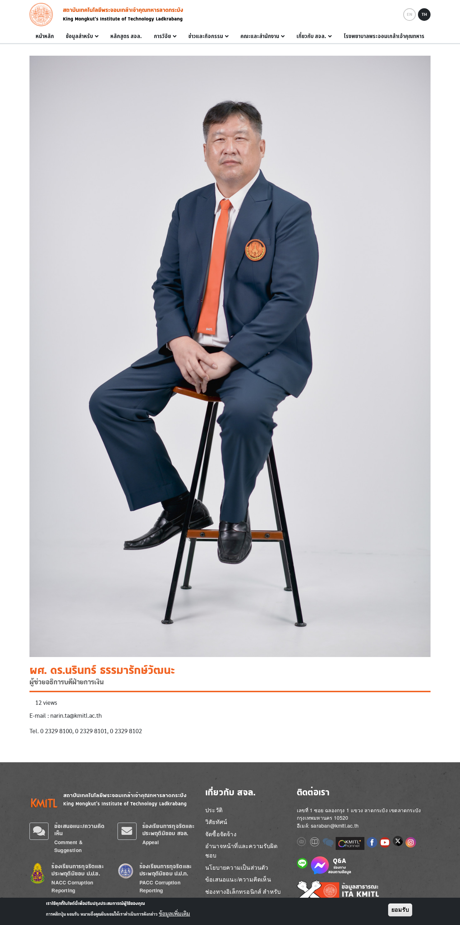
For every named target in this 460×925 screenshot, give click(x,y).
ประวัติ (213, 810)
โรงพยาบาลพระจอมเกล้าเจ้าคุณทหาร (384, 36)
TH (424, 14)
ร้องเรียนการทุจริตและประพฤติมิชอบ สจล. (168, 830)
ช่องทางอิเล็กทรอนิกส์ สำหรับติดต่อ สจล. (243, 896)
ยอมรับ (400, 910)
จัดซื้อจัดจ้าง (220, 834)
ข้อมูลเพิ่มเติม (174, 913)
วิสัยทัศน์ (216, 822)
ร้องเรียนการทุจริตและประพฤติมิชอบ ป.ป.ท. (165, 870)
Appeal (150, 842)
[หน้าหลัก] (43, 14)
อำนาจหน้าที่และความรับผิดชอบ (241, 850)
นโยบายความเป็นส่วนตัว (236, 867)
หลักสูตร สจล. (126, 36)
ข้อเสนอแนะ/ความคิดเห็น (238, 879)
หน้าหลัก (45, 36)
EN (409, 14)
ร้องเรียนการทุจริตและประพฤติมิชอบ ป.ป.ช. (77, 870)
